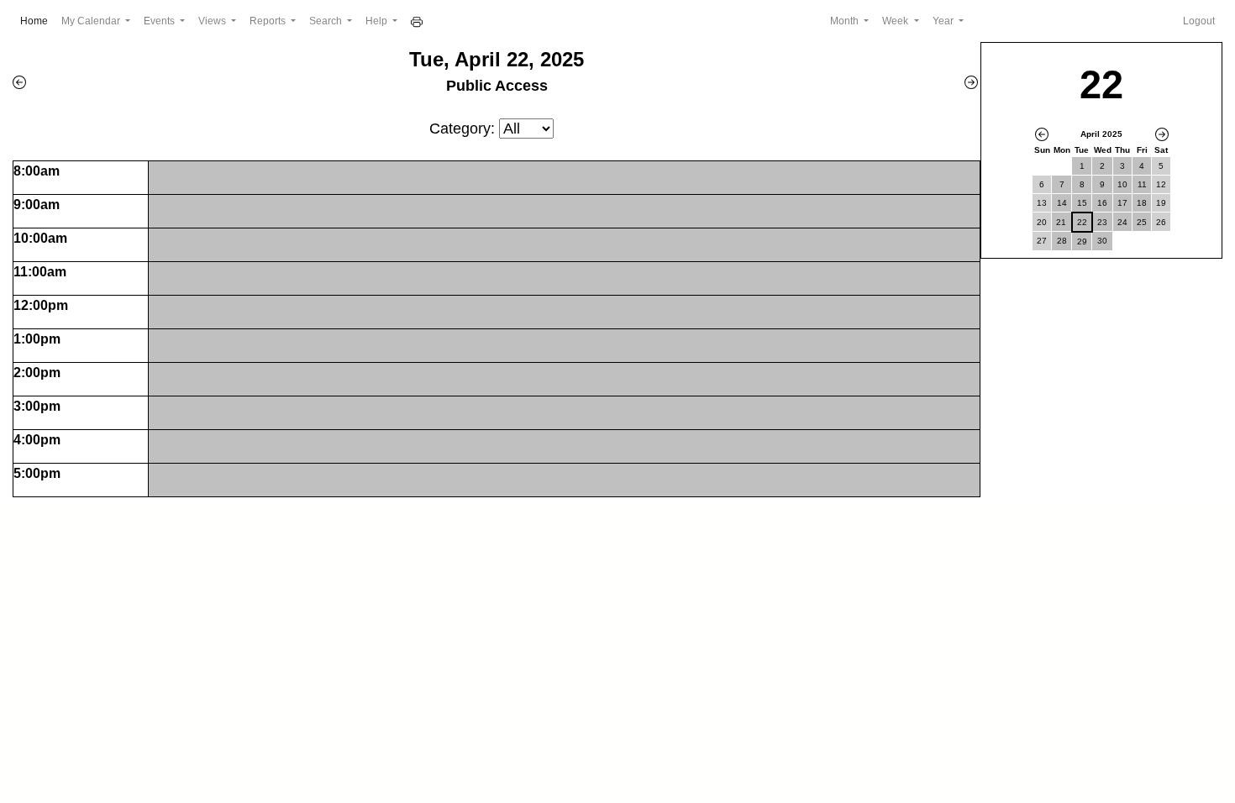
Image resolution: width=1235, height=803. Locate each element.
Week (896, 21)
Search (326, 21)
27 (1042, 240)
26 (1161, 222)
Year (944, 21)
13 (1042, 202)
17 (1122, 202)
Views (213, 21)
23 (1102, 222)
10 (1122, 184)
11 (1142, 184)
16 (1102, 202)
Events (160, 21)
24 (1122, 222)
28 (1062, 240)
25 (1142, 222)
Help (377, 21)
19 (1161, 202)
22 (1082, 222)
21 (1061, 222)
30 (1102, 240)
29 (1082, 241)
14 (1062, 202)
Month (845, 21)
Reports (269, 21)
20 (1042, 222)
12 (1161, 184)
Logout (1199, 21)
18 (1142, 202)
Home (37, 20)
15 (1082, 202)
